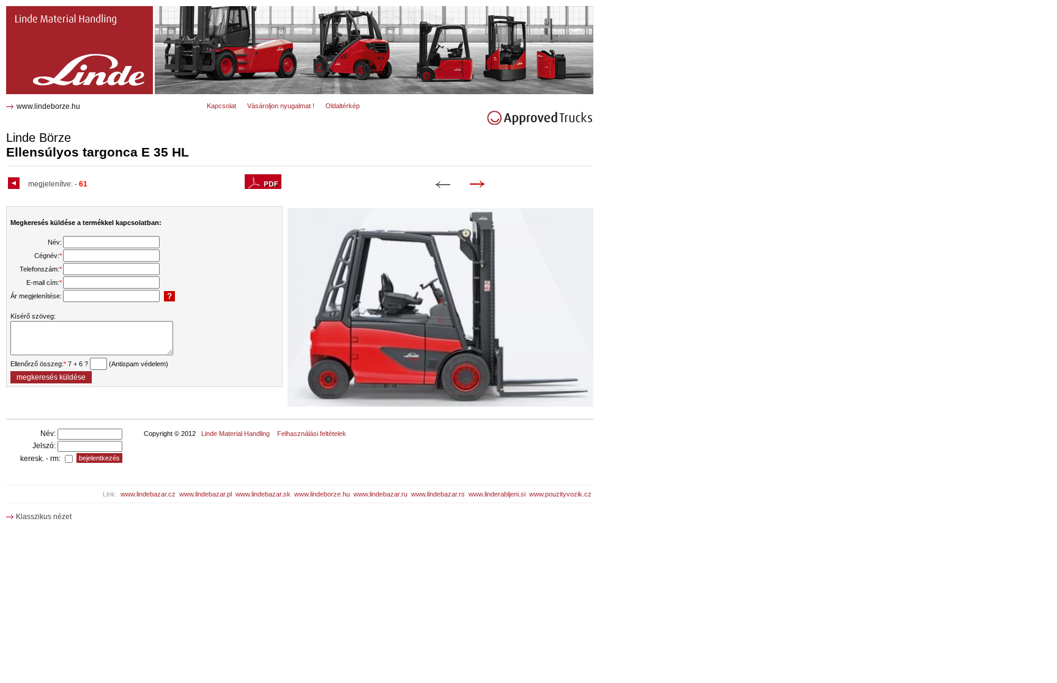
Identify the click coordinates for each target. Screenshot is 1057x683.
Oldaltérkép (342, 105)
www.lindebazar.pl (205, 494)
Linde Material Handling (235, 433)
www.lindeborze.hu (48, 106)
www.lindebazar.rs (438, 494)
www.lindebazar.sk (263, 494)
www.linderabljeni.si (497, 494)
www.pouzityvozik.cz (560, 494)
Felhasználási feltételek (311, 433)
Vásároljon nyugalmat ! (280, 105)
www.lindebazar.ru (380, 494)
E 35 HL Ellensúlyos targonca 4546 (72, 10)
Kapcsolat (221, 105)
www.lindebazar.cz (148, 494)
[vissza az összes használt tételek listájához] (15, 184)
